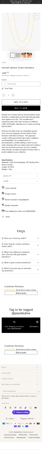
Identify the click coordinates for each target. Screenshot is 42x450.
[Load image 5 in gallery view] (29, 55)
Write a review (21, 293)
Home (4, 62)
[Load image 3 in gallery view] (18, 55)
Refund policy (23, 435)
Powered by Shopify (10, 435)
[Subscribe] (39, 391)
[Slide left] (3, 2)
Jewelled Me (18, 432)
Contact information (34, 437)
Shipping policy (21, 437)
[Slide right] (38, 2)
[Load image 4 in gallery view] (23, 55)
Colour (4, 80)
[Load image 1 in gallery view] (12, 55)
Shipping (12, 75)
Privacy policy (33, 435)
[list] (21, 326)
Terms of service (9, 437)
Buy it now (21, 108)
